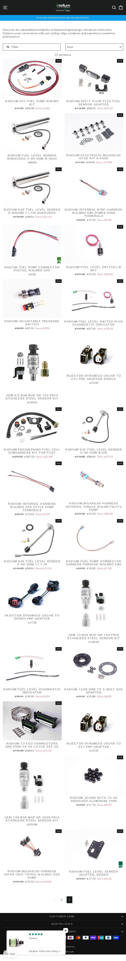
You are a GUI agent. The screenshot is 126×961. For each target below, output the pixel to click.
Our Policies (62, 924)
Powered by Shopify (63, 951)
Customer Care (62, 916)
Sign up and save (62, 931)
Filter (14, 47)
